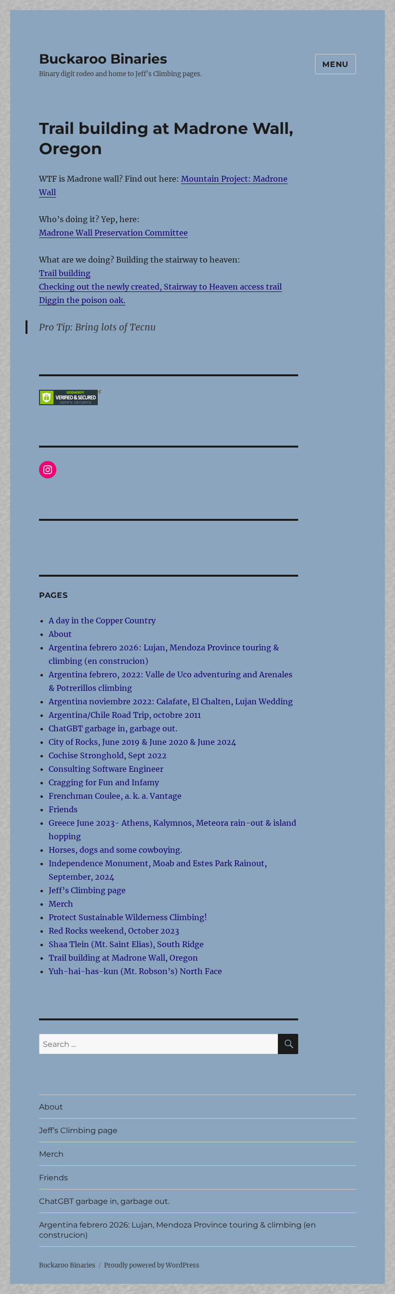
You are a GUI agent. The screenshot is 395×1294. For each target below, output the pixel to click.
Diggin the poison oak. (82, 300)
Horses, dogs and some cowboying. (115, 850)
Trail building (65, 273)
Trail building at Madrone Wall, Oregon (123, 958)
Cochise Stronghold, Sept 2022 (108, 755)
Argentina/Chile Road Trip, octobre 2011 (125, 715)
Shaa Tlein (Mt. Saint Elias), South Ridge (126, 944)
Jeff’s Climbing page (87, 890)
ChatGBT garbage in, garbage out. (113, 728)
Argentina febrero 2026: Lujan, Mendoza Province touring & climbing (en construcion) (177, 1230)
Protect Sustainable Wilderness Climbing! (128, 917)
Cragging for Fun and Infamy (104, 782)
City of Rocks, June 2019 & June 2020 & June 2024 (142, 742)
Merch (61, 904)
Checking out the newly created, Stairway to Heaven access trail (160, 286)
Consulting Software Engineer (106, 769)
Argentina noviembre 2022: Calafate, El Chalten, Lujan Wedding (171, 701)
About (60, 634)
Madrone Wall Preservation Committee (113, 233)
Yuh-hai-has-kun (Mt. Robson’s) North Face (135, 971)
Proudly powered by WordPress (151, 1265)
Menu (335, 64)
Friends (63, 809)
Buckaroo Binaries (103, 59)
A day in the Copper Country (102, 620)
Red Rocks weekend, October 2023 (114, 931)
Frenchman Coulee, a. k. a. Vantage (115, 796)
